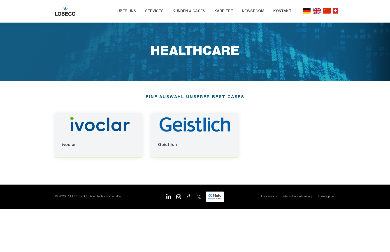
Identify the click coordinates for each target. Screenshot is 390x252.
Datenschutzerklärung (296, 196)
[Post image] (98, 125)
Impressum (269, 196)
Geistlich (167, 145)
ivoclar (69, 145)
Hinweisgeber (325, 196)
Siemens (263, 145)
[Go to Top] (378, 240)
